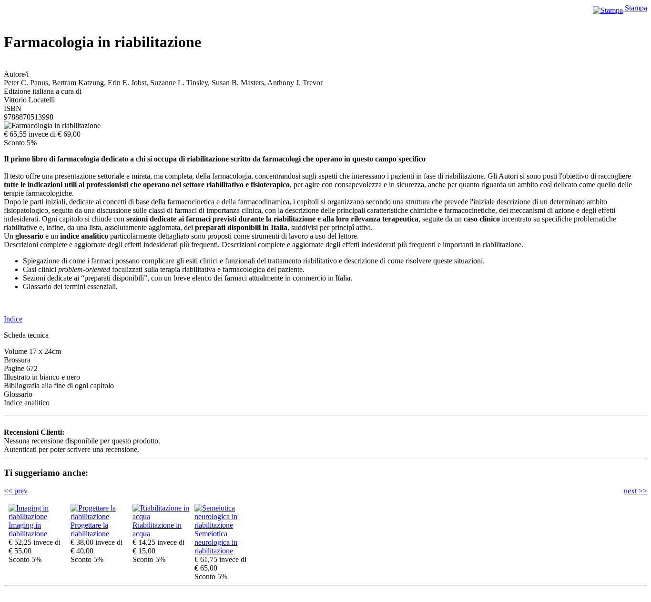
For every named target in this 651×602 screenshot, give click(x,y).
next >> (635, 491)
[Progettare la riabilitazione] (99, 516)
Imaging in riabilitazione (28, 529)
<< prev (16, 491)
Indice (13, 319)
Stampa (635, 8)
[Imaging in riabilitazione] (37, 516)
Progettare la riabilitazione (90, 529)
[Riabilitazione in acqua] (161, 516)
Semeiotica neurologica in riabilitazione (215, 542)
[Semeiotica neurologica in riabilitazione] (223, 525)
